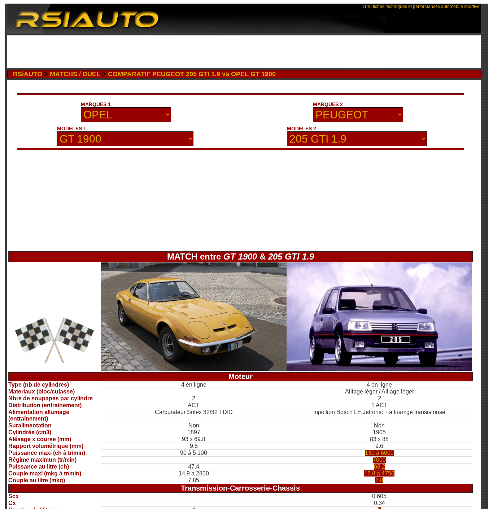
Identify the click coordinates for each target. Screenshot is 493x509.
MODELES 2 (301, 128)
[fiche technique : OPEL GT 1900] (194, 369)
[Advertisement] (244, 51)
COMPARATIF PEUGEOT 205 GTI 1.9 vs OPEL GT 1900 (192, 74)
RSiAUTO (27, 74)
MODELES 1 (71, 128)
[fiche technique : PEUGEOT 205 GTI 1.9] (379, 369)
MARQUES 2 (328, 104)
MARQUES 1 (96, 104)
